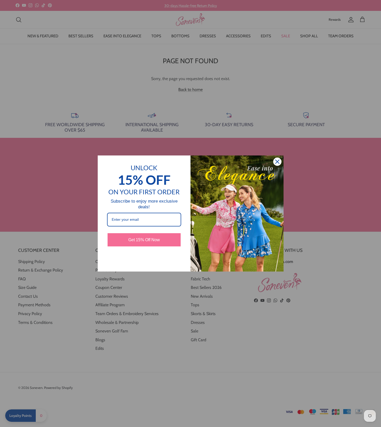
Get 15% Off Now (144, 240)
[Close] (277, 161)
